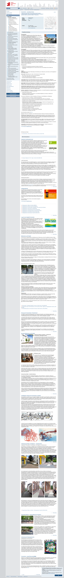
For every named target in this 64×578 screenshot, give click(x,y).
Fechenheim (30, 18)
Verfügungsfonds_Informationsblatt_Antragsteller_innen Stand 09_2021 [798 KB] (34, 207)
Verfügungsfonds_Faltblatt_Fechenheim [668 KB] (29, 205)
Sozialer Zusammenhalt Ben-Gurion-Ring (13, 66)
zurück (23, 574)
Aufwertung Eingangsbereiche (13, 29)
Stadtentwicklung (9, 81)
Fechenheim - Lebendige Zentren (34, 9)
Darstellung (25, 8)
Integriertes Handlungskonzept (13, 18)
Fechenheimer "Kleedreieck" (13, 23)
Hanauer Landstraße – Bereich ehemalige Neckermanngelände (12, 48)
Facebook (52, 8)
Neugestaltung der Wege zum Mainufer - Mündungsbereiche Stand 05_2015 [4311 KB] (34, 510)
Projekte (8, 15)
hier (23, 291)
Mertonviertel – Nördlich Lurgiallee (13, 54)
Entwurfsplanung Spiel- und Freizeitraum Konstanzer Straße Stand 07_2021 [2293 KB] (34, 308)
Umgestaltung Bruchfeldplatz (12, 72)
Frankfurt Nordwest (10, 37)
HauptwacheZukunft (11, 50)
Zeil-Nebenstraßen (10, 74)
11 (28, 19)
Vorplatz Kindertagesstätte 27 (13, 28)
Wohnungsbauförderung (10, 86)
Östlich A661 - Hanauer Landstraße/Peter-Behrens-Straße (12, 76)
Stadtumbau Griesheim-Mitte (12, 70)
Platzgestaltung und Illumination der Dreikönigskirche (13, 62)
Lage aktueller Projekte (10, 78)
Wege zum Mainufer (11, 27)
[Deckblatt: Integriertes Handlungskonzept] (52, 150)
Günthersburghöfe (10, 47)
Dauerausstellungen (9, 90)
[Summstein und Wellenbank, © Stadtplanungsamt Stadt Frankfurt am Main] (27, 534)
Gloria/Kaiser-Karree (11, 43)
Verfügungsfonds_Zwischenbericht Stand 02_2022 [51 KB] (30, 211)
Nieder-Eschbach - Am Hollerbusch (13, 55)
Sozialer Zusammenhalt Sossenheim (13, 69)
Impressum (7, 576)
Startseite (21, 9)
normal (31, 8)
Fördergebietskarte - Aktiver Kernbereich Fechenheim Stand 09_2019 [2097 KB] (33, 133)
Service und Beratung (10, 91)
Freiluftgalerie (11, 26)
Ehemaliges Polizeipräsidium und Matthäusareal (12, 35)
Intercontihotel (10, 53)
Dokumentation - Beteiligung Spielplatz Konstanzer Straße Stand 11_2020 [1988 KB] (34, 305)
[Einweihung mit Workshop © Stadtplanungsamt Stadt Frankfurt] (27, 274)
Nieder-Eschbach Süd (11, 56)
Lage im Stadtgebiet (49, 28)
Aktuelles (8, 11)
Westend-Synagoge (11, 73)
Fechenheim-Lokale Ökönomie (13, 30)
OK (58, 575)
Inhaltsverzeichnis (20, 576)
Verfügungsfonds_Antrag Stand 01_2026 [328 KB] (29, 208)
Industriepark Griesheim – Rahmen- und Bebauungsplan (13, 52)
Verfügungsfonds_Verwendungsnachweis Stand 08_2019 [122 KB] (31, 210)
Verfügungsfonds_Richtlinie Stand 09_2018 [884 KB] (29, 206)
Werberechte (8, 87)
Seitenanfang (54, 186)
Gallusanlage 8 (10, 40)
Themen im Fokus (9, 12)
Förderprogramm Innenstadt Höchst (13, 39)
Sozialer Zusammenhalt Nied (12, 68)
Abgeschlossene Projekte (10, 79)
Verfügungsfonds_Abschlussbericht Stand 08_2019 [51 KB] (30, 212)
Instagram (48, 8)
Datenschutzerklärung (13, 576)
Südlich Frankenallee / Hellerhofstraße (13, 71)
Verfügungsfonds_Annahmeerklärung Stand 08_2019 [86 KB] (31, 209)
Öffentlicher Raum (9, 83)
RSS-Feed (56, 8)
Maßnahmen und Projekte (12, 22)
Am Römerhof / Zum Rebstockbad (12, 33)
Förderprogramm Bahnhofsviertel (12, 38)
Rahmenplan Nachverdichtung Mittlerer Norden (13, 64)
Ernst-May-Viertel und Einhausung (13, 36)
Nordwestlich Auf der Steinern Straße (13, 57)
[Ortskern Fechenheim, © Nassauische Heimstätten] (50, 38)
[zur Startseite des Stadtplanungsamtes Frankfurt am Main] (11, 6)
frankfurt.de (43, 8)
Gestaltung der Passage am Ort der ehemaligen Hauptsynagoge (13, 42)
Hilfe (21, 8)
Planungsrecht (9, 82)
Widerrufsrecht (26, 576)
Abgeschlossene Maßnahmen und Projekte (13, 25)
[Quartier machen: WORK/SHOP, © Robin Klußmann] (27, 362)
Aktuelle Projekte (27, 9)
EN (57, 1)
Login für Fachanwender (13, 96)
